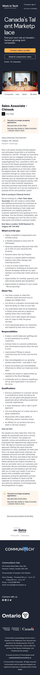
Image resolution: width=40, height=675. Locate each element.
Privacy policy (15, 535)
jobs (17, 94)
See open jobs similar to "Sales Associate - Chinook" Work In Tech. (21, 129)
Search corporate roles (20, 56)
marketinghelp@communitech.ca (20, 657)
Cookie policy (25, 535)
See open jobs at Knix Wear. (17, 125)
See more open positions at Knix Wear (20, 516)
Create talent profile (20, 50)
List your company (30, 8)
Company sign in (30, 4)
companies (8, 94)
